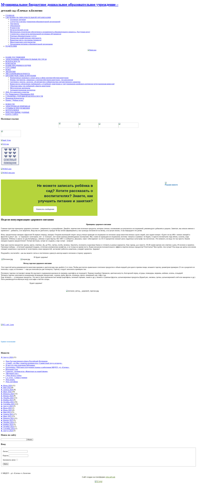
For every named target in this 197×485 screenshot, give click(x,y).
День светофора (11, 382)
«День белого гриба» (13, 375)
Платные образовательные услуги (23, 36)
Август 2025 (8, 406)
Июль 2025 (7, 408)
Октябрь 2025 (8, 402)
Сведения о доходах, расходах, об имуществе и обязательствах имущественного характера (45, 82)
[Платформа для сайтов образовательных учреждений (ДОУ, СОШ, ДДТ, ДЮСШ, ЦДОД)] (98, 481)
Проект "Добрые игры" (14, 100)
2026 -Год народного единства (17, 92)
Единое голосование (8, 342)
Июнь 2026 (7, 385)
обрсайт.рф (110, 477)
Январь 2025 (8, 420)
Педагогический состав (19, 30)
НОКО (8, 69)
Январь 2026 (8, 396)
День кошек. (10, 380)
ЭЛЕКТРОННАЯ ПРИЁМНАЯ (17, 106)
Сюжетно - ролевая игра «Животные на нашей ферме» (26, 371)
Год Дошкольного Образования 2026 (19, 94)
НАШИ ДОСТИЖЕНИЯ (15, 57)
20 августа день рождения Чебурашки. (20, 365)
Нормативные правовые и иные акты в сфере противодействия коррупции (39, 78)
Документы (14, 24)
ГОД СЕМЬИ (10, 67)
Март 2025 (7, 416)
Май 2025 (7, 412)
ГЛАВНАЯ (9, 15)
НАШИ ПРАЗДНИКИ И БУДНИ (18, 65)
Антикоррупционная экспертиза (22, 90)
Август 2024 (8, 431)
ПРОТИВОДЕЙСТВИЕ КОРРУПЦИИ (20, 76)
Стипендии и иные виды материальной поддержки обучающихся (35, 34)
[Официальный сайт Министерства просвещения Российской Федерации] (6, 140)
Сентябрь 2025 (9, 404)
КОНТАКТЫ (10, 63)
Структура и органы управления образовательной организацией (35, 22)
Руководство (15, 28)
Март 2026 (7, 392)
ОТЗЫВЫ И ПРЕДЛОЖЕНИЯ (17, 108)
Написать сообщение (45, 209)
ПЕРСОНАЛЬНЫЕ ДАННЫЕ (17, 112)
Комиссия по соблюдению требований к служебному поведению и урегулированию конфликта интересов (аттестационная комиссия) (62, 84)
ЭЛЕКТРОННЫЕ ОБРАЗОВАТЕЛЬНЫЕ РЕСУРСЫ (26, 59)
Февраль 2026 (8, 394)
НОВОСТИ (10, 104)
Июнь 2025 (7, 410)
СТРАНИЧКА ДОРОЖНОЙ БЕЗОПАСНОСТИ (24, 96)
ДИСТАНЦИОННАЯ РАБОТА (17, 74)
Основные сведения (18, 19)
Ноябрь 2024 (8, 424)
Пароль (5, 456)
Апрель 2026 (8, 390)
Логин (5, 451)
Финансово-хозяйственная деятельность (25, 38)
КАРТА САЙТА (11, 114)
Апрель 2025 (8, 414)
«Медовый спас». (12, 373)
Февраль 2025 (8, 418)
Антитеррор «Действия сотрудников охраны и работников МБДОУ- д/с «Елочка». (37, 367)
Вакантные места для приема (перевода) (25, 40)
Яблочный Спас (11, 369)
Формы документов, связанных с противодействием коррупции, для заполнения (41, 80)
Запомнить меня (9, 460)
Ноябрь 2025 (8, 400)
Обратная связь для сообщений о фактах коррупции (30, 86)
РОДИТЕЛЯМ (11, 46)
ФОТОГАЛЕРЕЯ (12, 110)
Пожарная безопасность (14, 98)
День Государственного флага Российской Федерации (26, 361)
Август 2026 (8, 357)
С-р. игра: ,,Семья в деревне (16, 378)
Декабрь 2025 (8, 398)
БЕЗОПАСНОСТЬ (12, 61)
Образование (15, 26)
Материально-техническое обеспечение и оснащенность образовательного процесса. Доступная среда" (50, 32)
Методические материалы (20, 88)
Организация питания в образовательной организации (31, 44)
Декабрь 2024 (8, 422)
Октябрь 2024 (8, 426)
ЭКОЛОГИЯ (10, 72)
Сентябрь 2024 (9, 429)
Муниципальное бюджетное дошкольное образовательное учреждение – (59, 4)
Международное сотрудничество (23, 42)
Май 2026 (7, 388)
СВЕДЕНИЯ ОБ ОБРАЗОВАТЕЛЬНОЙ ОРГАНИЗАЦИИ (28, 17)
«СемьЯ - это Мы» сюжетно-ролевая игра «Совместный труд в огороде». (33, 363)
